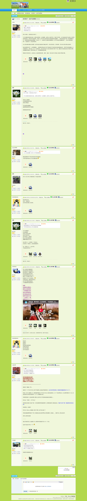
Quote (30, 482)
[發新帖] (14, 16)
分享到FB (57, 22)
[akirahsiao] (13, 18)
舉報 (73, 84)
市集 (19, 10)
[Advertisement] (52, 5)
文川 (49, 61)
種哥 (13, 173)
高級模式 (61, 482)
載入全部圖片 (44, 22)
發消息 (19, 103)
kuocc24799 (14, 147)
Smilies (33, 482)
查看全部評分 (25, 61)
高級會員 (13, 185)
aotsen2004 (40, 256)
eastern (35, 61)
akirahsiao (18, 18)
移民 (45, 61)
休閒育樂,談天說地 (20, 13)
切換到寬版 (21, 0)
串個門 (14, 35)
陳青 (13, 87)
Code (31, 482)
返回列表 (58, 15)
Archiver (62, 496)
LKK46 (30, 61)
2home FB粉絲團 (27, 10)
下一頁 (73, 15)
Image (26, 482)
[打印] (71, 18)
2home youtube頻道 (39, 10)
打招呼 (14, 103)
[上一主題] (72, 18)
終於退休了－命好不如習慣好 (36, 13)
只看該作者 (37, 22)
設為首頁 (13, 0)
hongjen (14, 440)
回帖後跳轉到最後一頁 (33, 491)
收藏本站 (17, 0)
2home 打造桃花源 (12, 13)
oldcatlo (30, 256)
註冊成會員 (49, 486)
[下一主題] (73, 18)
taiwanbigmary (15, 197)
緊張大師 (40, 118)
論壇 (14, 10)
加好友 (19, 35)
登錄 (45, 486)
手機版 (66, 496)
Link (28, 482)
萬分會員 (13, 32)
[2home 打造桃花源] (20, 8)
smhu (13, 22)
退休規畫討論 (27, 13)
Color (25, 482)
